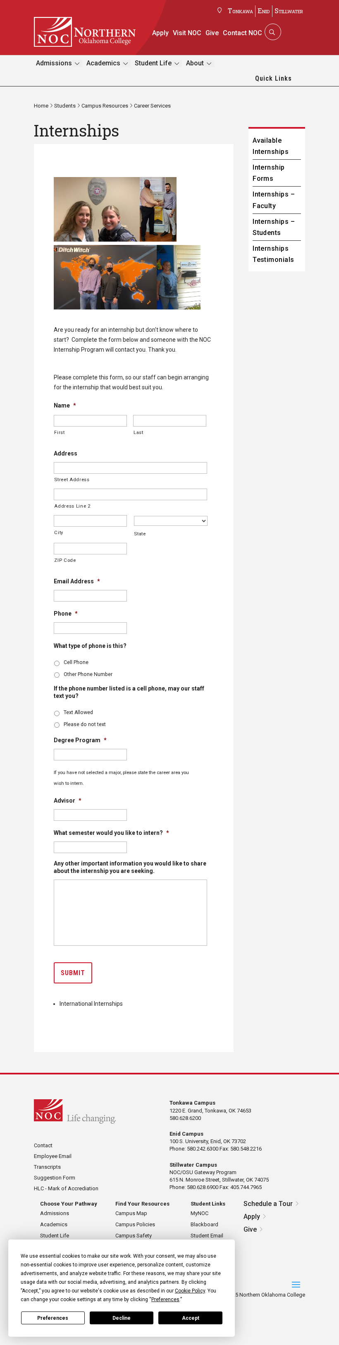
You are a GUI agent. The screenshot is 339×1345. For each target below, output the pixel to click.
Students (65, 106)
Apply (160, 33)
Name (65, 405)
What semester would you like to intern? (111, 833)
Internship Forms (269, 172)
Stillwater (289, 10)
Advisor (67, 800)
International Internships (91, 1003)
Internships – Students (274, 227)
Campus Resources (104, 106)
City (58, 532)
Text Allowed (78, 712)
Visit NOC (187, 33)
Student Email (207, 1235)
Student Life (153, 63)
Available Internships (271, 146)
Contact (43, 1145)
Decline (121, 1318)
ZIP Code (65, 560)
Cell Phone (76, 662)
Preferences (52, 1318)
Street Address (71, 479)
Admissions (54, 63)
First (59, 432)
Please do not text (85, 724)
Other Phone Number (88, 674)
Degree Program (80, 740)
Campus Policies (135, 1224)
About (195, 63)
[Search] (272, 32)
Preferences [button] (165, 1299)
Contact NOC (242, 33)
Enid (264, 10)
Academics (103, 63)
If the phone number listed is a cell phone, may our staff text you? (129, 692)
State (140, 534)
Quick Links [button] (273, 78)
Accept (190, 1318)
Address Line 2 (72, 506)
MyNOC (199, 1213)
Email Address (77, 581)
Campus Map (131, 1213)
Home (41, 106)
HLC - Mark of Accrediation (66, 1188)
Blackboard (204, 1224)
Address (65, 453)
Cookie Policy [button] (190, 1291)
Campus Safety (133, 1235)
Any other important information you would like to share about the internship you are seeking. (130, 867)
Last (138, 432)
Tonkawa (240, 10)
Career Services (152, 106)
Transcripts (47, 1167)
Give (212, 33)
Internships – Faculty (274, 199)
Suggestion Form (54, 1178)
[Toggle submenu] (77, 63)
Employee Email (53, 1156)
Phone (66, 613)
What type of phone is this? (90, 646)
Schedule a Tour (268, 1204)
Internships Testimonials (273, 254)
